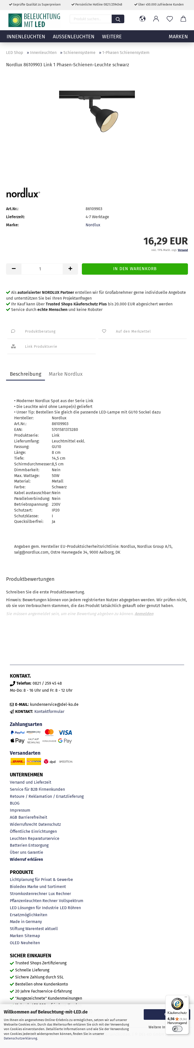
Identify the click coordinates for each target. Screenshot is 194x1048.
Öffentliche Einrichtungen (33, 831)
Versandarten (25, 753)
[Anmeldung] (156, 19)
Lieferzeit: (15, 216)
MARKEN (178, 37)
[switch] (177, 1029)
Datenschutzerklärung (20, 1038)
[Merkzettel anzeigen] (170, 19)
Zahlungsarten (26, 724)
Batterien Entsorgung (29, 845)
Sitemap (32, 935)
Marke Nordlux (66, 374)
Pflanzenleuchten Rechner (34, 900)
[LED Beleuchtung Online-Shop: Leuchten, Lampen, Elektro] (35, 20)
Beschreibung (25, 374)
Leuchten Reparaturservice (34, 838)
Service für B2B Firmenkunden (37, 789)
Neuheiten (30, 942)
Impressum (20, 810)
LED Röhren (70, 907)
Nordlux (93, 225)
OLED (14, 942)
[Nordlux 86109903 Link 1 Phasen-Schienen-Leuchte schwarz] (97, 110)
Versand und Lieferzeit (30, 782)
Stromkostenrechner (28, 893)
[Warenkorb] (183, 19)
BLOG (14, 803)
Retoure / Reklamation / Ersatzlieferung (47, 796)
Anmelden (144, 613)
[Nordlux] (23, 192)
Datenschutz (49, 824)
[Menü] (186, 998)
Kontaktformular (49, 711)
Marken (16, 935)
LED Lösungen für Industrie (34, 907)
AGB (13, 817)
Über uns (18, 852)
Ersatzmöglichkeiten (28, 914)
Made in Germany (26, 921)
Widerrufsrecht (23, 824)
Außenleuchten (73, 37)
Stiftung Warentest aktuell (34, 928)
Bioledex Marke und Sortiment (38, 886)
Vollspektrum (71, 900)
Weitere (112, 37)
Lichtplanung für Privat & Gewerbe (41, 879)
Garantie (35, 852)
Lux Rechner (59, 893)
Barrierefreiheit (32, 817)
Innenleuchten (26, 37)
